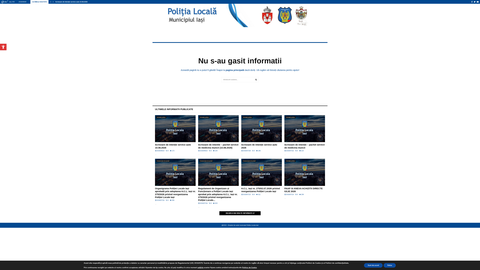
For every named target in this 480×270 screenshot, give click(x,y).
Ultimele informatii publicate (174, 109)
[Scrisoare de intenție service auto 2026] (261, 128)
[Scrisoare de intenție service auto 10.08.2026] (175, 128)
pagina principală (235, 70)
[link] (200, 267)
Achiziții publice (161, 117)
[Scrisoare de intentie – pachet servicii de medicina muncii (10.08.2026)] (218, 128)
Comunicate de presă (163, 161)
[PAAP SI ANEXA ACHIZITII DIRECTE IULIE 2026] (304, 172)
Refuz (389, 265)
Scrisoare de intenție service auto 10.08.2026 (71, 2)
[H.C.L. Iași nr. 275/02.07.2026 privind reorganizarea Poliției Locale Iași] (261, 172)
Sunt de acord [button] (373, 265)
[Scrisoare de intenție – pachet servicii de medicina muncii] (304, 128)
